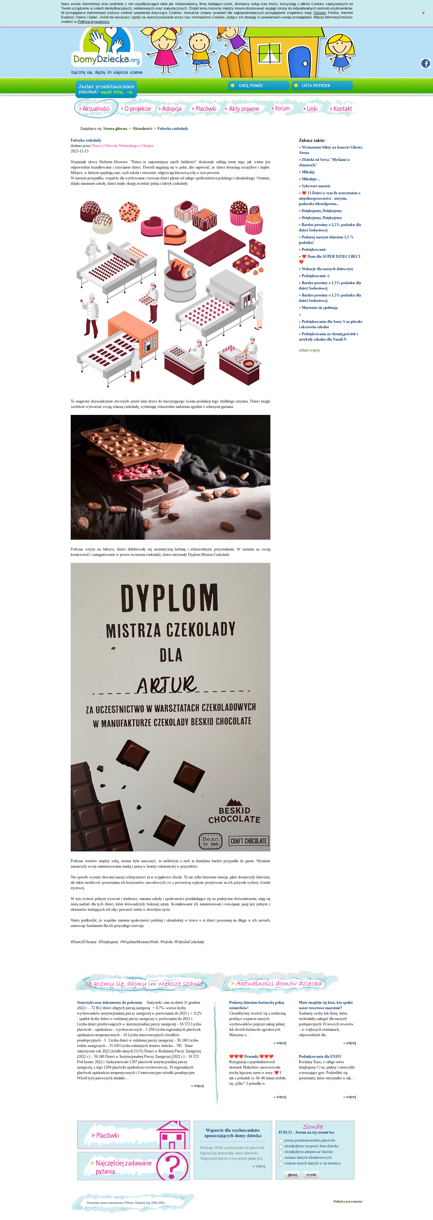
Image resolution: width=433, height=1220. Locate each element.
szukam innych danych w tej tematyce (312, 1163)
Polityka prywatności (93, 21)
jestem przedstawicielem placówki (309, 1140)
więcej (199, 1085)
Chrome (319, 13)
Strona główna (115, 128)
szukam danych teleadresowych (308, 1157)
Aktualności (142, 128)
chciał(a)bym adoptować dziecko (308, 1152)
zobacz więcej (309, 350)
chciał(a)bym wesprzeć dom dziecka (311, 1146)
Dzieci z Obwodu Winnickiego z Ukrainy (123, 145)
